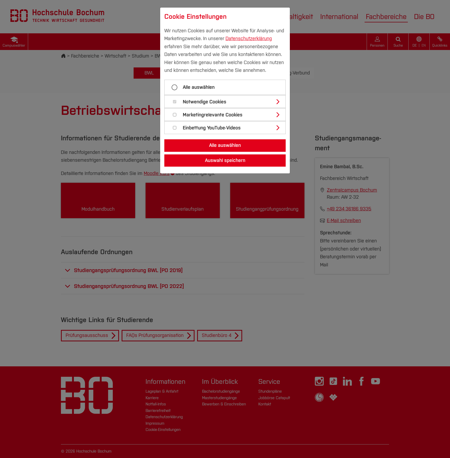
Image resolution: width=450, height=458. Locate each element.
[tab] (227, 101)
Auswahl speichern (225, 160)
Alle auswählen (199, 87)
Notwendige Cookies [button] (204, 102)
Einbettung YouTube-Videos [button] (212, 128)
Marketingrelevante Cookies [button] (212, 115)
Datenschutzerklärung (249, 38)
